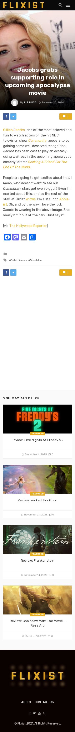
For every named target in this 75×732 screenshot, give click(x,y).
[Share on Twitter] (13, 116)
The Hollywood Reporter (28, 226)
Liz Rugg (30, 102)
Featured (37, 433)
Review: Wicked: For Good (37, 500)
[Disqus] (37, 337)
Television (36, 260)
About (26, 702)
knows (31, 199)
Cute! (14, 260)
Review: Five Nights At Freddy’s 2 (37, 440)
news (23, 260)
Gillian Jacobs (14, 130)
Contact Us (44, 702)
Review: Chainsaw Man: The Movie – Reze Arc (37, 623)
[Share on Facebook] (6, 116)
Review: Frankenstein (37, 560)
